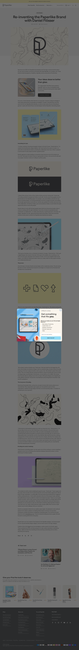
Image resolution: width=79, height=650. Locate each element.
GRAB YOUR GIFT (50, 338)
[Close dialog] (61, 310)
